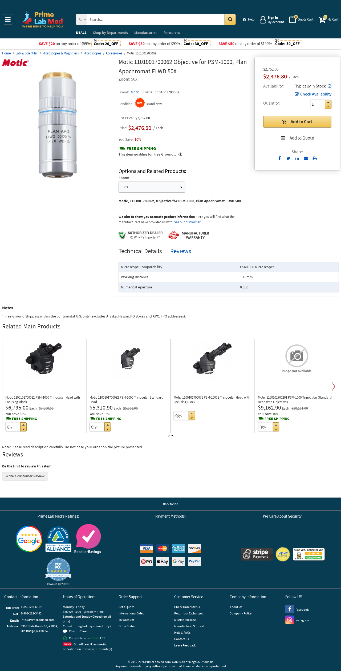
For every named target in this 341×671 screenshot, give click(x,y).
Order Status (127, 626)
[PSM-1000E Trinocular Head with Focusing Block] (212, 359)
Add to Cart (301, 122)
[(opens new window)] (58, 180)
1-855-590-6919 (31, 607)
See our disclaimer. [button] (187, 222)
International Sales (131, 613)
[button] (329, 86)
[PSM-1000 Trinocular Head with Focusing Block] (44, 359)
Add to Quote (302, 138)
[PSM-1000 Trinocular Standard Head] (128, 359)
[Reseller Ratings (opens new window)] (87, 539)
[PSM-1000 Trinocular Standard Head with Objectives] (297, 359)
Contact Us (181, 639)
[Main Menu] (8, 19)
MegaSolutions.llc (201, 662)
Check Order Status (187, 607)
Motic (135, 92)
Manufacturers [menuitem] (145, 32)
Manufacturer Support (189, 626)
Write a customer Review (25, 476)
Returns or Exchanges (188, 613)
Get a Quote (126, 607)
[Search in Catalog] (230, 19)
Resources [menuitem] (172, 32)
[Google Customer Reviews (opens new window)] (29, 539)
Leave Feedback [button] (185, 645)
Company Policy (241, 613)
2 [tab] (172, 434)
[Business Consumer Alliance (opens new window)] (58, 540)
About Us (236, 607)
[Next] (333, 386)
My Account (126, 620)
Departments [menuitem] (110, 32)
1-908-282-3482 (31, 613)
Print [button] (315, 158)
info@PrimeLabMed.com (38, 620)
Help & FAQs (182, 632)
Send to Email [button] (306, 158)
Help (251, 19)
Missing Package (185, 620)
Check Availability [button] (315, 94)
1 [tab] (168, 434)
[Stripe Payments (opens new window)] (257, 555)
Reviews (180, 251)
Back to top (170, 504)
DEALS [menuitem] (81, 32)
